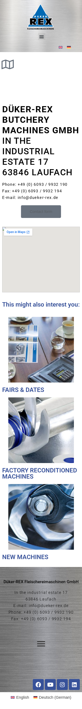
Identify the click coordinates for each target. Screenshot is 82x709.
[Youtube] (50, 684)
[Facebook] (38, 684)
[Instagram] (62, 684)
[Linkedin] (74, 684)
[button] (41, 36)
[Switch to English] (60, 47)
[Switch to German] (69, 47)
